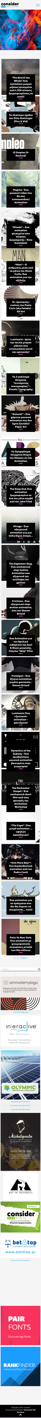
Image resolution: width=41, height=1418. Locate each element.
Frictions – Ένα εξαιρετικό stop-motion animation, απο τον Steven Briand (21, 607)
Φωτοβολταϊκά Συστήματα (20, 1101)
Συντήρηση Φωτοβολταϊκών (20, 1105)
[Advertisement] (20, 1284)
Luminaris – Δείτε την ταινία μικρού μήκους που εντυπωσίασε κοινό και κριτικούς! (20, 345)
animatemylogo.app (20, 1012)
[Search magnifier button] (39, 969)
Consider (26, 1407)
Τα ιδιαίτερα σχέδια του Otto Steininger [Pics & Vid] (21, 118)
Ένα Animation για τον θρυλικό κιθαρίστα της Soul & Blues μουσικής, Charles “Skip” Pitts (21, 645)
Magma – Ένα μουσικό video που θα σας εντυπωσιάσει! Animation (21, 196)
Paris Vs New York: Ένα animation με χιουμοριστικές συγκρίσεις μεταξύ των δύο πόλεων (21, 944)
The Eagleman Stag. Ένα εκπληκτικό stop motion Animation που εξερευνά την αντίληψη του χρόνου (21, 573)
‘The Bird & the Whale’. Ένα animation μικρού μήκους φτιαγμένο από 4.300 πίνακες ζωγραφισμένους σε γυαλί (21, 87)
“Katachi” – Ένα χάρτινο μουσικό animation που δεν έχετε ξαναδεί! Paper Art (21, 420)
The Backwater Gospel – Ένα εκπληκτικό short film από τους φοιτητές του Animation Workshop (20, 797)
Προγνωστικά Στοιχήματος (20, 1260)
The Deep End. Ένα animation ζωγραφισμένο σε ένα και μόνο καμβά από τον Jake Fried (21, 495)
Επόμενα (23, 958)
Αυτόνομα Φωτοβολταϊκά (20, 1109)
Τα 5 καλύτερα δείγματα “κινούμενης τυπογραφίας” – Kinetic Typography (21, 383)
